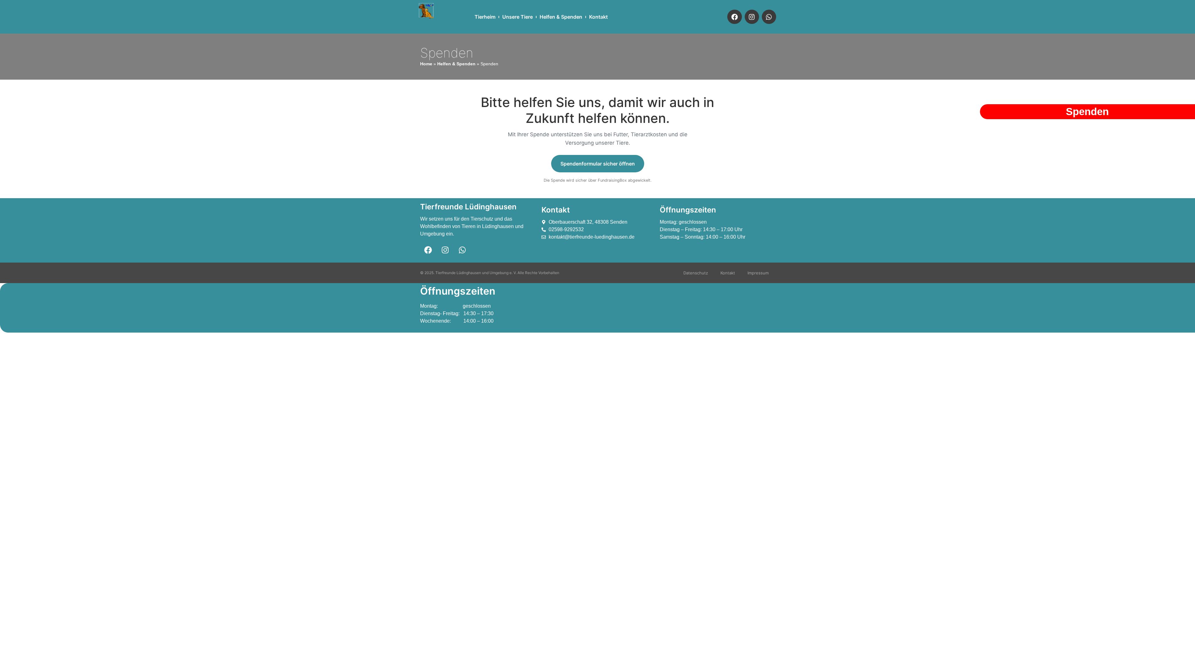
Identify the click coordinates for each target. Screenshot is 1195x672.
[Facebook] (734, 17)
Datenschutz (695, 272)
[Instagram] (752, 17)
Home (426, 64)
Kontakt (598, 17)
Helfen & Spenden (561, 17)
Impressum (758, 272)
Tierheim (485, 17)
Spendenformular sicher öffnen (597, 164)
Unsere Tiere (517, 17)
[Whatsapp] (769, 17)
